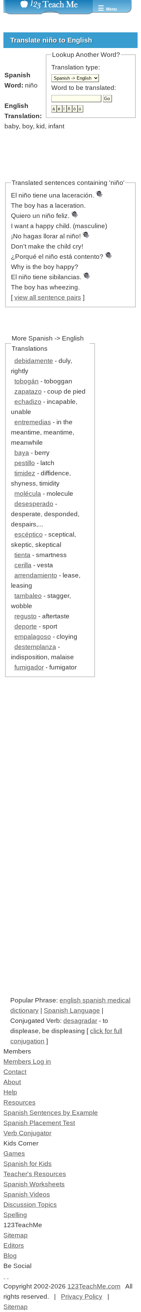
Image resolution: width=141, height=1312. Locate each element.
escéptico (28, 534)
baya (21, 452)
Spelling (15, 1214)
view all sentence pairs (47, 297)
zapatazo (28, 391)
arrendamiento (35, 575)
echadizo (27, 401)
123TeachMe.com (93, 1286)
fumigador (29, 667)
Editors (13, 1245)
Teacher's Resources (34, 1173)
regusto (25, 616)
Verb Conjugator (27, 1133)
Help (10, 1092)
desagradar (80, 1020)
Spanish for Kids (27, 1163)
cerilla (22, 565)
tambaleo (28, 595)
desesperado (33, 503)
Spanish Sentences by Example (50, 1112)
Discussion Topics (30, 1204)
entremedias (32, 422)
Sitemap (15, 1235)
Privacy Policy (81, 1296)
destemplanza (35, 646)
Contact (14, 1071)
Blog (10, 1255)
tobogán (26, 381)
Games (14, 1153)
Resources (19, 1102)
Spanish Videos (26, 1194)
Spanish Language (72, 1010)
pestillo (24, 463)
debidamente (33, 360)
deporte (25, 626)
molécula (27, 493)
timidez (24, 473)
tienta (22, 554)
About (12, 1082)
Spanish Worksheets (34, 1184)
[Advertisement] (70, 778)
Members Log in (27, 1061)
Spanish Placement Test (39, 1122)
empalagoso (32, 636)
